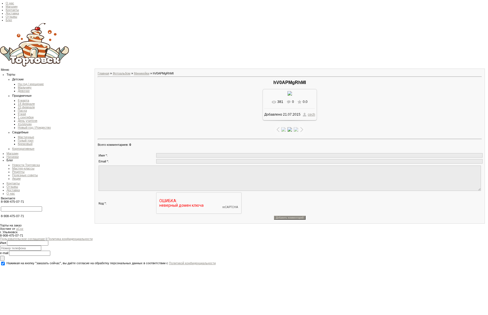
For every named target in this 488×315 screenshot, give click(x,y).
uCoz (19, 228)
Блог (9, 20)
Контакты (12, 10)
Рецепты (18, 171)
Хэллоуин (25, 124)
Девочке (24, 90)
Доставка (12, 13)
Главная (103, 73)
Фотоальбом (121, 73)
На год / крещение (31, 84)
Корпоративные (23, 148)
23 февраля (26, 107)
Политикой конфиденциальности (192, 263)
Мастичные (26, 137)
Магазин (12, 6)
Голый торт (26, 140)
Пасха (22, 110)
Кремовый (25, 144)
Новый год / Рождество (34, 127)
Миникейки (141, 73)
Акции (16, 178)
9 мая (22, 114)
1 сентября (26, 117)
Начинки (12, 156)
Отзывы (11, 16)
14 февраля (26, 103)
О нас (10, 3)
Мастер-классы (23, 168)
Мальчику (25, 87)
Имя (3, 242)
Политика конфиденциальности (70, 239)
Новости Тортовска (26, 165)
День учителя (27, 120)
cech (311, 114)
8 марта (23, 100)
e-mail (4, 252)
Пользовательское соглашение (22, 239)
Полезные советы (25, 175)
